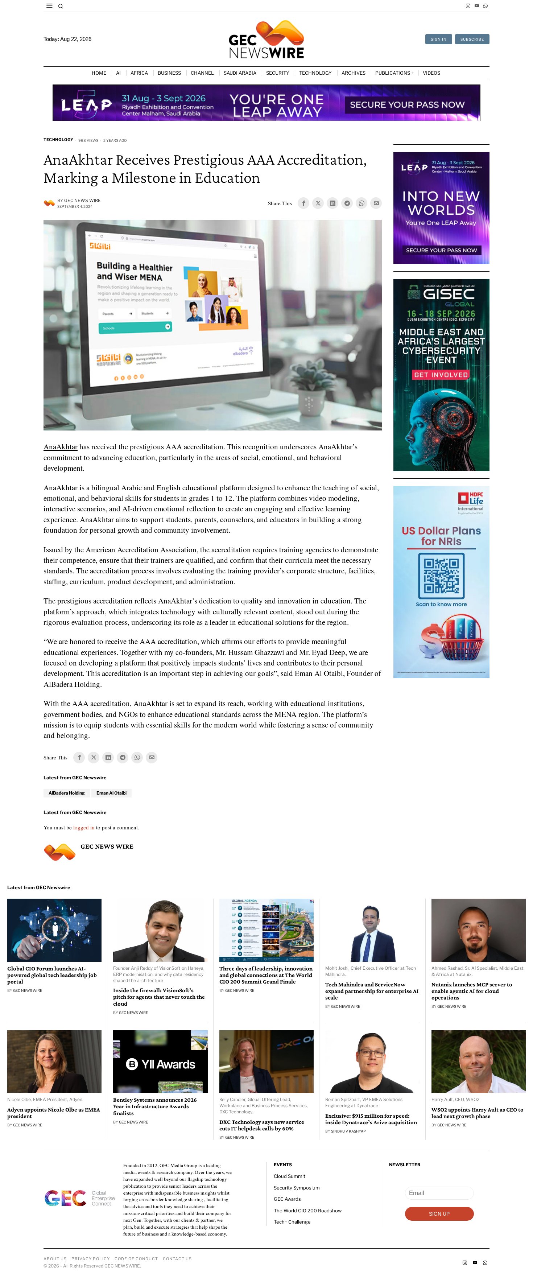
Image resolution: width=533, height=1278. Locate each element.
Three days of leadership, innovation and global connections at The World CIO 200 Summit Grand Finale (266, 975)
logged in (84, 827)
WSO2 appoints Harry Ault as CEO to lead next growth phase (477, 1113)
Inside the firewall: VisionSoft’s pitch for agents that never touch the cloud (159, 997)
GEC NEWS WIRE (82, 200)
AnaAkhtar (61, 446)
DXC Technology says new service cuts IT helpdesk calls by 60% (261, 1125)
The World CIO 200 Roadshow (308, 1210)
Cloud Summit (289, 1176)
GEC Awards (287, 1199)
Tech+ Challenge (292, 1222)
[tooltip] (468, 6)
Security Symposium (297, 1188)
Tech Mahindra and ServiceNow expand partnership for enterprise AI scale (372, 991)
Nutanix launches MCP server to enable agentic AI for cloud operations (471, 991)
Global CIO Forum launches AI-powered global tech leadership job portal (52, 975)
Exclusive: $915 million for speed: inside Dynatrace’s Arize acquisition (371, 1119)
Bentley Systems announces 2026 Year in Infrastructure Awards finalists (155, 1106)
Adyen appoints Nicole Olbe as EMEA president (53, 1113)
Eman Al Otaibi (111, 793)
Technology (58, 139)
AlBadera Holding (67, 793)
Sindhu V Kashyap (348, 1131)
